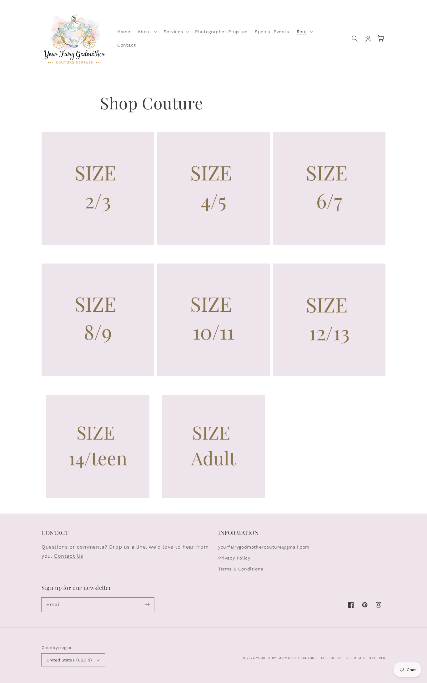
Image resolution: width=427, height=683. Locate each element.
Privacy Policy (234, 557)
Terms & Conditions (240, 568)
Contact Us (68, 556)
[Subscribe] (147, 604)
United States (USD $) (69, 660)
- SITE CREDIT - (332, 658)
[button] (147, 31)
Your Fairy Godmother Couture (286, 658)
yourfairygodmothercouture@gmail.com (263, 547)
